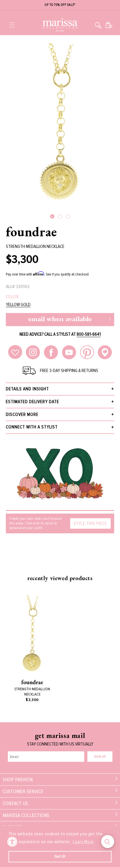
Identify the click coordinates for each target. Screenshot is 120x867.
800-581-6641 (89, 334)
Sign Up (100, 757)
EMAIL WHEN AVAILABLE (60, 320)
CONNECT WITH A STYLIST (32, 427)
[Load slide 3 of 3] (68, 216)
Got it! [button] (60, 856)
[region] (60, 5)
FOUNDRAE (31, 231)
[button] (12, 25)
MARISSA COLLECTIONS (26, 815)
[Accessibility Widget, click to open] (12, 841)
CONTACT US (15, 803)
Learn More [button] (83, 842)
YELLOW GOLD (18, 304)
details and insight (27, 389)
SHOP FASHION (18, 779)
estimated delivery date (32, 402)
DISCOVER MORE (22, 414)
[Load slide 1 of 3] (52, 216)
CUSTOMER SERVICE (23, 791)
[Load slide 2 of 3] (60, 216)
